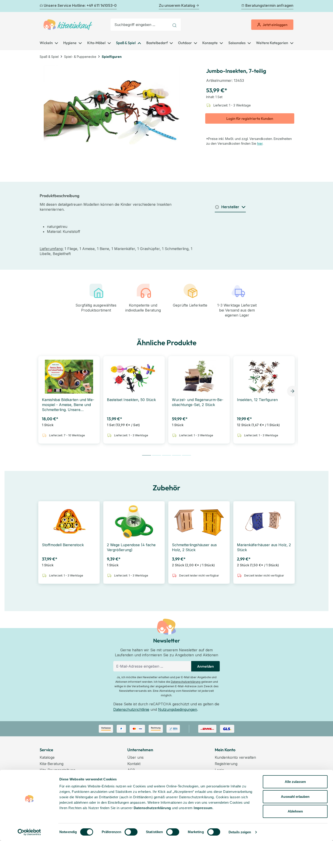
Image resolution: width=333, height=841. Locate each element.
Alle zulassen (295, 782)
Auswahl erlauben (295, 796)
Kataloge (47, 757)
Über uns (135, 757)
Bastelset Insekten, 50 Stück (131, 399)
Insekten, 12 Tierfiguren (257, 399)
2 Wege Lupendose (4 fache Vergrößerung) (131, 547)
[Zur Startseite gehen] (68, 25)
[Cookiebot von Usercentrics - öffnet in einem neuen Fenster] (29, 832)
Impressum (203, 808)
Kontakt (133, 763)
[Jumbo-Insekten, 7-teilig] (112, 111)
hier (260, 143)
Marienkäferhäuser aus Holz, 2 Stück (264, 547)
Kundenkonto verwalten (235, 757)
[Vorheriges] (42, 6)
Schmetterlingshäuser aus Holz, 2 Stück (194, 547)
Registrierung (226, 763)
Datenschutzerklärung (185, 681)
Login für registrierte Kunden (249, 118)
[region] (111, 111)
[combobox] (140, 25)
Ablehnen (295, 811)
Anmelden (205, 666)
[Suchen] (175, 25)
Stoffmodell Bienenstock (63, 545)
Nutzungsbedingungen (177, 709)
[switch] (131, 832)
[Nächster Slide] (292, 391)
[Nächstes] (290, 6)
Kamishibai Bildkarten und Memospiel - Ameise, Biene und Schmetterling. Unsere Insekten (68, 404)
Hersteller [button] (230, 207)
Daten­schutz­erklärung (152, 808)
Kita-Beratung (51, 763)
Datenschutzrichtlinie (131, 709)
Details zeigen (240, 832)
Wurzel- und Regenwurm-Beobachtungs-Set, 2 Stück (197, 402)
